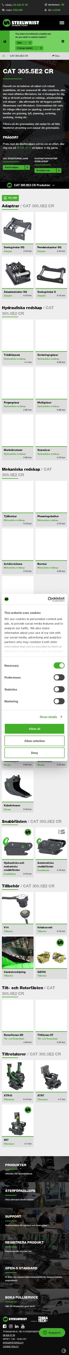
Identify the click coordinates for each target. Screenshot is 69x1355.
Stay (19, 42)
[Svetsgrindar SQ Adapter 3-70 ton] (18, 228)
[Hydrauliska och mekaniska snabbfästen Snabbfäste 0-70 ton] (18, 843)
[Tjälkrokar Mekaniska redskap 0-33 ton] (18, 497)
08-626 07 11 (24, 147)
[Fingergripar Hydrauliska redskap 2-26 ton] (18, 383)
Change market (25, 48)
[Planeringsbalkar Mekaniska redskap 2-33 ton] (51, 497)
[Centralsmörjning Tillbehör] (18, 952)
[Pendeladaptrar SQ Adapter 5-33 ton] (51, 228)
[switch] (59, 677)
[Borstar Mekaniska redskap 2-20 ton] (51, 544)
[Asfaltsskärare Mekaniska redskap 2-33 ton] (18, 544)
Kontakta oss (43, 170)
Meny (62, 22)
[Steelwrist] (22, 23)
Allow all (34, 728)
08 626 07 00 (20, 4)
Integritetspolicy (13, 1343)
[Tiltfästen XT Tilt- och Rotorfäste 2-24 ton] (51, 1015)
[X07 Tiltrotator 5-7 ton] (18, 1120)
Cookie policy (11, 1346)
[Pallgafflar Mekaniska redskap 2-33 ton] (18, 592)
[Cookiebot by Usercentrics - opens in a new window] (49, 599)
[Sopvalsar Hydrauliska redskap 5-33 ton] (51, 430)
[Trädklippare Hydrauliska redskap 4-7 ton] (18, 335)
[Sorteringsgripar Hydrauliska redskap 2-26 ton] (51, 335)
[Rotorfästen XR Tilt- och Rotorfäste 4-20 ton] (18, 1015)
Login (56, 10)
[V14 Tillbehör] (18, 908)
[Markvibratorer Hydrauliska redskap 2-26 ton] (18, 430)
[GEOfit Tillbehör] (51, 952)
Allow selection (34, 740)
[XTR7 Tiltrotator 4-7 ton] (51, 1076)
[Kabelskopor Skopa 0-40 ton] (18, 786)
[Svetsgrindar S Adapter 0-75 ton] (51, 272)
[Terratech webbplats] (39, 1319)
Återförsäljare (11, 167)
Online (18, 10)
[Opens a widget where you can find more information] (52, 1333)
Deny (34, 752)
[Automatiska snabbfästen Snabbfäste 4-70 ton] (51, 843)
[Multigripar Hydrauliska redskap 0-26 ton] (51, 383)
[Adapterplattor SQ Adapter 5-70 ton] (18, 272)
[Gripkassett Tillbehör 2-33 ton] (51, 908)
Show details (48, 716)
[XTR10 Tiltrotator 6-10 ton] (18, 1076)
